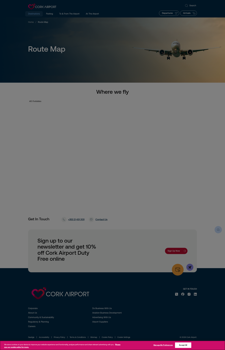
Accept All (183, 345)
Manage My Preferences (163, 345)
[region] (112, 345)
